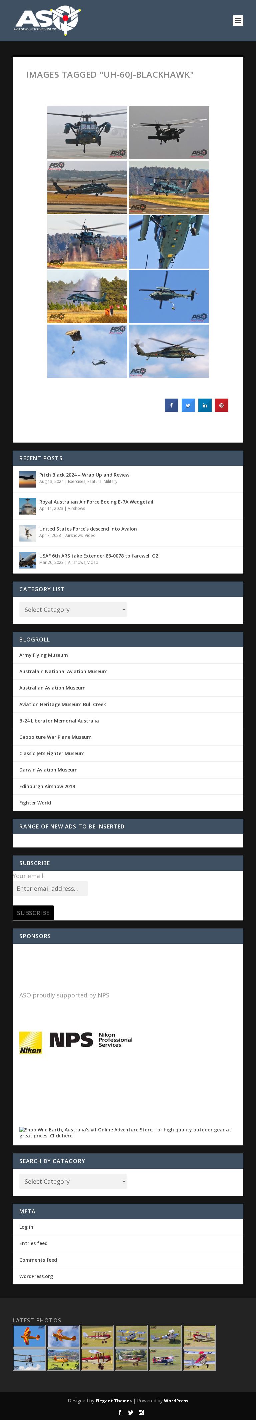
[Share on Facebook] (171, 410)
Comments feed (38, 1260)
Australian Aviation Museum (52, 688)
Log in (26, 1227)
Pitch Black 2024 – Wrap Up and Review (84, 475)
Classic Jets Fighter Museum (52, 753)
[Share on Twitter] (188, 410)
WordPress (176, 1401)
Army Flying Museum (43, 655)
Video (90, 535)
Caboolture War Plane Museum (55, 737)
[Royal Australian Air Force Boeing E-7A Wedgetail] (27, 506)
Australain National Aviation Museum (63, 671)
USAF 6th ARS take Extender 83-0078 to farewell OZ (99, 556)
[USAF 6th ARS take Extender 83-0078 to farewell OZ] (27, 560)
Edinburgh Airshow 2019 (47, 786)
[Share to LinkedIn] (205, 410)
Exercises (76, 481)
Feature (94, 481)
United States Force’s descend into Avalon (88, 529)
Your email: (29, 876)
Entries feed (33, 1243)
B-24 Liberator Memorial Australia (59, 720)
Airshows (76, 508)
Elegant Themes (114, 1401)
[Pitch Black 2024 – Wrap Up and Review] (27, 479)
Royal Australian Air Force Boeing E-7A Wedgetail (96, 502)
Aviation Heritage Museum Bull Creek (62, 704)
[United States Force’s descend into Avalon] (27, 533)
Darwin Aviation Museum (48, 769)
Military (110, 481)
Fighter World (35, 802)
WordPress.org (36, 1276)
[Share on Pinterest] (221, 410)
